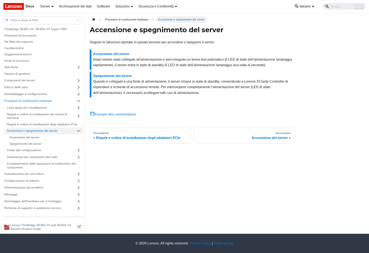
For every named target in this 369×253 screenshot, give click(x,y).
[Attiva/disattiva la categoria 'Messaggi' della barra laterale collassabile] (78, 194)
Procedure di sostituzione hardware (28, 100)
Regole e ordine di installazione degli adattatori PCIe (42, 124)
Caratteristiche (14, 48)
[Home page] (94, 19)
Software (103, 6)
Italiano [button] (305, 6)
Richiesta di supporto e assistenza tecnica (32, 208)
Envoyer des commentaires (115, 114)
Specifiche (11, 67)
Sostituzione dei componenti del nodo (32, 157)
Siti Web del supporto (18, 41)
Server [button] (45, 6)
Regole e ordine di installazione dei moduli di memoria (37, 116)
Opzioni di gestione (17, 73)
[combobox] (10, 20)
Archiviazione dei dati (75, 6)
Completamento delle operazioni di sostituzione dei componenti (41, 165)
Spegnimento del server (25, 143)
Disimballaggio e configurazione (25, 94)
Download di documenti (20, 35)
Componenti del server (19, 80)
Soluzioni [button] (122, 6)
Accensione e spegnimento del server (32, 130)
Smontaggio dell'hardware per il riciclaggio (32, 201)
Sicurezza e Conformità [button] (156, 6)
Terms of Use (223, 243)
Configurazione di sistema (21, 180)
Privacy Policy (200, 243)
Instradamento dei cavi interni (24, 173)
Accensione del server (24, 137)
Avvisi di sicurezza (16, 60)
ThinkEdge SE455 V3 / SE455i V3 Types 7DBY (35, 29)
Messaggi (10, 194)
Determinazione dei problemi (23, 187)
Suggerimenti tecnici (18, 54)
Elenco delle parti (16, 87)
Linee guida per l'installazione (27, 107)
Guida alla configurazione (24, 150)
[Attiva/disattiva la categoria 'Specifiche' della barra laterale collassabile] (78, 67)
